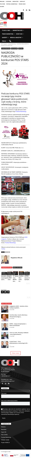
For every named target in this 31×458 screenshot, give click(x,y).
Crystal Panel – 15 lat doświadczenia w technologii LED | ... (18, 343)
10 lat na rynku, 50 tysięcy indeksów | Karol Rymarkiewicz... (18, 333)
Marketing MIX (18, 30)
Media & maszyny (16, 37)
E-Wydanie (8, 1)
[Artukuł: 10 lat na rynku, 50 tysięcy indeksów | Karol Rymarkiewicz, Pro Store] (4, 338)
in (7, 382)
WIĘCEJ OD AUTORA (17, 267)
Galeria (2, 6)
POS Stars (21, 48)
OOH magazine (4, 43)
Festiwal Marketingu (11, 4)
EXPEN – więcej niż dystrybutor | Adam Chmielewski (18, 324)
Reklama (2, 1)
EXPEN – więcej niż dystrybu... (27, 277)
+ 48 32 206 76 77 (5, 376)
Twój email (3, 393)
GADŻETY (5, 37)
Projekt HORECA (5, 442)
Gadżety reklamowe (4, 273)
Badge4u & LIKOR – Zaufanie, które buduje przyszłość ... (18, 307)
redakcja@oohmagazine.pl (7, 381)
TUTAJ (3, 249)
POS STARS (2, 4)
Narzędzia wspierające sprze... (4, 277)
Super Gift (22, 1)
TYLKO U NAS (6, 30)
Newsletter (15, 1)
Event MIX (20, 34)
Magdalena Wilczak (16, 257)
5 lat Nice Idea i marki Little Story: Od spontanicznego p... (18, 315)
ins (4, 382)
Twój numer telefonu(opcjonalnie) (9, 400)
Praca (4, 41)
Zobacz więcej (15, 353)
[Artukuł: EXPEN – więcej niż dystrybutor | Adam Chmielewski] (4, 330)
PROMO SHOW (22, 4)
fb (1, 382)
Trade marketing (8, 34)
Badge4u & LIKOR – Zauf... (9, 277)
